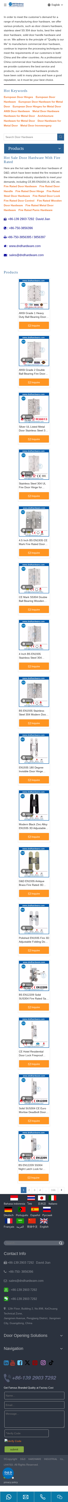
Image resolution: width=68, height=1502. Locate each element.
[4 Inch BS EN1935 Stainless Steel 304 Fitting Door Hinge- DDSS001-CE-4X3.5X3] (34, 634)
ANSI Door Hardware (17, 111)
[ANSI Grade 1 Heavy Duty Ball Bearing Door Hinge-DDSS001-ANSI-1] (34, 294)
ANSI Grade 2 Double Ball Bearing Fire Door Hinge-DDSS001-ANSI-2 (33, 372)
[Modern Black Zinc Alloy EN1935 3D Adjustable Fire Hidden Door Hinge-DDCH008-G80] (34, 805)
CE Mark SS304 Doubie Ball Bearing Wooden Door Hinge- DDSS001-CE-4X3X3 (33, 599)
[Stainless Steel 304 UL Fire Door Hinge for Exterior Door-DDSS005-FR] (34, 464)
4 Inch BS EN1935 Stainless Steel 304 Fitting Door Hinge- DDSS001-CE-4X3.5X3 (32, 656)
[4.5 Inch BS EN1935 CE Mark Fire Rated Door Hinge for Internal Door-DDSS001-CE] (34, 521)
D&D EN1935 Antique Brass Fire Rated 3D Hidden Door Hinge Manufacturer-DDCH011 (33, 883)
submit (14, 1449)
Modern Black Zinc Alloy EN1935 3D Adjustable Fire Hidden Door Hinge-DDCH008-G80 (33, 826)
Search (60, 1243)
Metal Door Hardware (45, 111)
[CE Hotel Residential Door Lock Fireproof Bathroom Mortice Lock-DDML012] (34, 1032)
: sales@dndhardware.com (23, 1280)
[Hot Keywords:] (60, 137)
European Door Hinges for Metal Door (37, 106)
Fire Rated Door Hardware (20, 186)
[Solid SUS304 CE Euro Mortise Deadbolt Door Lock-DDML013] (34, 1089)
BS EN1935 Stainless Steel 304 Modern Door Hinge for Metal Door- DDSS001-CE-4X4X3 (33, 712)
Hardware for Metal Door (19, 115)
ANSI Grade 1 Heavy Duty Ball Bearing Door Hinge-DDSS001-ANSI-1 (33, 315)
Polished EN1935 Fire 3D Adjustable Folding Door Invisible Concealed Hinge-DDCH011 (34, 940)
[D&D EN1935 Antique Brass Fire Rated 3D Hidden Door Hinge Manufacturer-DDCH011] (34, 862)
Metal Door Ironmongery (36, 125)
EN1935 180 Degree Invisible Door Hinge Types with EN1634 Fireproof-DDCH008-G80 (34, 769)
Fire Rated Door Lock (46, 195)
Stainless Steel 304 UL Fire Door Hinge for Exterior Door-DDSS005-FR (33, 485)
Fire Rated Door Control (19, 200)
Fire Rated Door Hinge (29, 191)
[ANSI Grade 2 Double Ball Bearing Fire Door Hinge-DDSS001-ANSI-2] (34, 350)
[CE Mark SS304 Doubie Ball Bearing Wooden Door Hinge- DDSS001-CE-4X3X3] (34, 578)
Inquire (36, 325)
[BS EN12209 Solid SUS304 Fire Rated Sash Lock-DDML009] (34, 975)
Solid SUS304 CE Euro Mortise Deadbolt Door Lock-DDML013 (32, 1110)
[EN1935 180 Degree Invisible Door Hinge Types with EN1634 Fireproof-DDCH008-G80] (34, 748)
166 (53, 1190)
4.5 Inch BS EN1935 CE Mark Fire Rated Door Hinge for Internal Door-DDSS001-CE (33, 542)
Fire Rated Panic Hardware (36, 210)
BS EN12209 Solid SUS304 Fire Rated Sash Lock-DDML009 (34, 996)
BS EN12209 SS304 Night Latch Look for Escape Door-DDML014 (33, 1167)
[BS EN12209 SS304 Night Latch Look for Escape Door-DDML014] (34, 1146)
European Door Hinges (18, 97)
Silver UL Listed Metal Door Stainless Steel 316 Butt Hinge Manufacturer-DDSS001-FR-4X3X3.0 (34, 428)
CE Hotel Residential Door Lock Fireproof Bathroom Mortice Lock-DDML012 (33, 1053)
